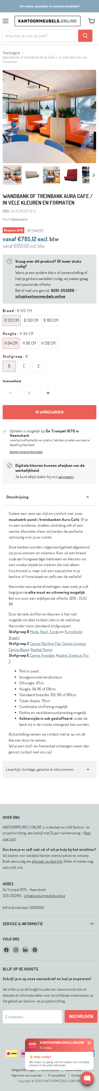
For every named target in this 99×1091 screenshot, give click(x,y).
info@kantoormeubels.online (44, 895)
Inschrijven (81, 1016)
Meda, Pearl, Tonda (44, 631)
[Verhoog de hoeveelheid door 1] (48, 393)
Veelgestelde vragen (23, 1070)
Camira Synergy (74, 643)
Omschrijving (17, 496)
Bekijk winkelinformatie (26, 452)
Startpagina (11, 52)
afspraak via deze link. (47, 861)
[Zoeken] (85, 36)
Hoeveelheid (12, 381)
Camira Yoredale (42, 655)
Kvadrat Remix (41, 649)
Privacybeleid (56, 1075)
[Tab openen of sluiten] (88, 497)
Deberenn (19, 219)
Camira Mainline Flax (45, 643)
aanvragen (66, 476)
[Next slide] (93, 175)
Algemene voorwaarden (26, 1075)
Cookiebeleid (79, 1075)
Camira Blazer (19, 649)
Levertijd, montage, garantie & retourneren (40, 769)
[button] (12, 175)
